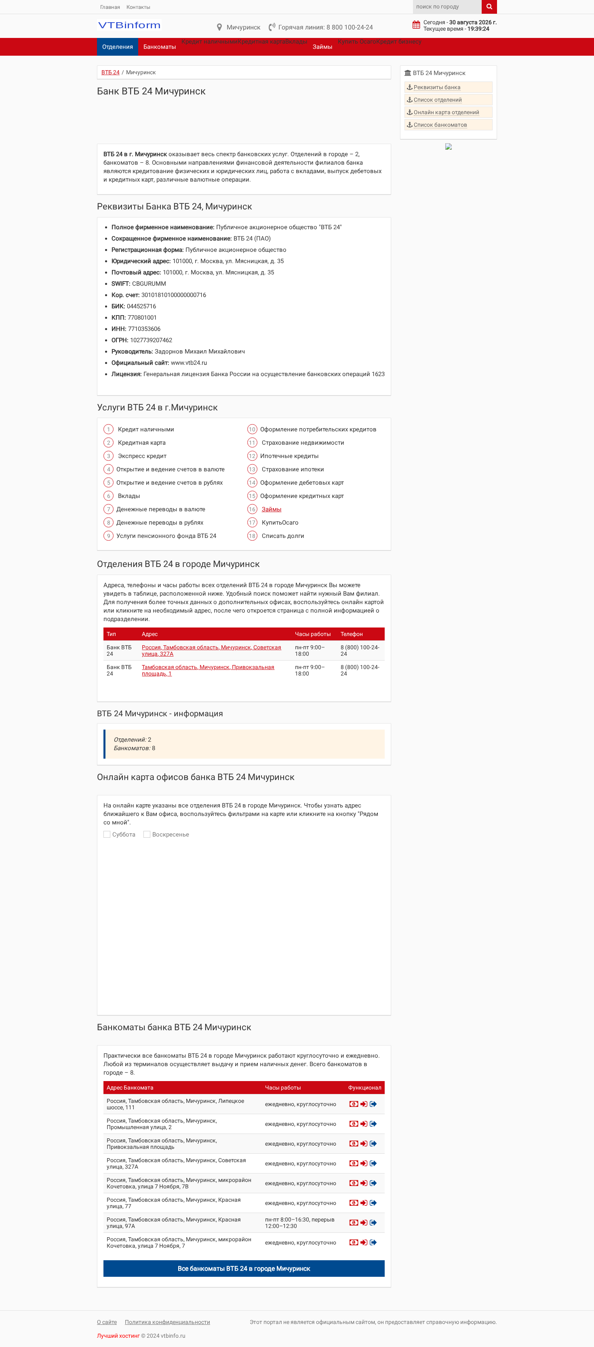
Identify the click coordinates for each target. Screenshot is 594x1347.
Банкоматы (159, 46)
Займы (323, 46)
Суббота (123, 834)
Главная (110, 7)
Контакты (138, 7)
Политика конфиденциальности (167, 1322)
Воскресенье (170, 834)
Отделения (117, 46)
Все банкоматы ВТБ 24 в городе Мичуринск (244, 1268)
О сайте (107, 1322)
